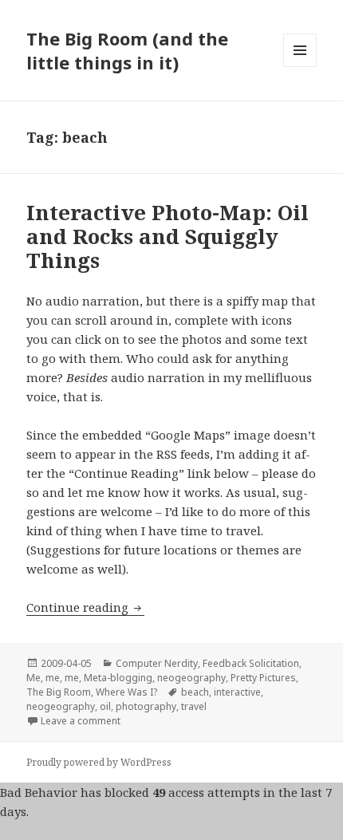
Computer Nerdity (157, 663)
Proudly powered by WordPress (99, 762)
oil (105, 706)
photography (146, 706)
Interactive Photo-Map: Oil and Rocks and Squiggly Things (167, 236)
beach (195, 692)
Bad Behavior (38, 792)
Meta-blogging (118, 677)
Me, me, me (52, 677)
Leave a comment (80, 721)
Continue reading (85, 607)
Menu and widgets (300, 66)
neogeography (191, 677)
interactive (237, 692)
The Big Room (58, 692)
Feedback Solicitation (251, 663)
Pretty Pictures (263, 677)
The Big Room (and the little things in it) (127, 50)
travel (194, 706)
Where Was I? (126, 692)
